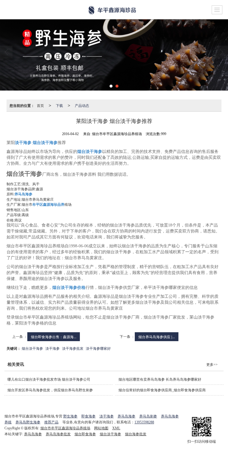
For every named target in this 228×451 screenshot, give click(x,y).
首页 (40, 105)
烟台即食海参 (85, 434)
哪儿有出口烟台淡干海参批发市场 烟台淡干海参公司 (48, 379)
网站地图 (101, 428)
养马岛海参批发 (58, 434)
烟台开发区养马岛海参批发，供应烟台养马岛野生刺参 (50, 390)
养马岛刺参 (148, 416)
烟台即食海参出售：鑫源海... (53, 336)
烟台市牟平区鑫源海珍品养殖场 (65, 428)
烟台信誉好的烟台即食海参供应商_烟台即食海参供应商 (162, 390)
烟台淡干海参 (32, 348)
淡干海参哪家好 (98, 348)
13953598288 (144, 422)
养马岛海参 (126, 416)
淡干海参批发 (72, 348)
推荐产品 (51, 422)
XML (116, 428)
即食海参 (88, 416)
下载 (59, 105)
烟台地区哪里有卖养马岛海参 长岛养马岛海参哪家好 (159, 379)
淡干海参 (52, 348)
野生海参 (70, 416)
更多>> (212, 365)
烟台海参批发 (135, 434)
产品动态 (82, 105)
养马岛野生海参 (27, 422)
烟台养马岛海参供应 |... (156, 336)
